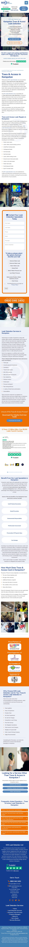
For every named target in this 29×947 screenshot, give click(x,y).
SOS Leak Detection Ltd (13, 80)
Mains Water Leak (14, 265)
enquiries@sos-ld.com (15, 883)
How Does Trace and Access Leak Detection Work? (12, 814)
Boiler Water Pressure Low (15, 270)
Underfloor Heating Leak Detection (15, 788)
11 (20, 472)
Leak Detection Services (15, 910)
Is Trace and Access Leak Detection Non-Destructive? (11, 828)
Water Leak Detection (15, 791)
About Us (15, 916)
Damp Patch (15, 268)
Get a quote (23, 8)
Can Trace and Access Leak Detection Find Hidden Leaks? (14, 832)
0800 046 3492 (14, 10)
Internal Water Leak (15, 261)
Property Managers (15, 914)
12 (21, 472)
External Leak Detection (15, 785)
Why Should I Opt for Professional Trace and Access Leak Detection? (12, 818)
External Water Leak (15, 263)
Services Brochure (15, 920)
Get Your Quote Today (14, 43)
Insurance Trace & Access (15, 912)
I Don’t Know (15, 281)
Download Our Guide (14, 420)
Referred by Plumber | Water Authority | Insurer (14, 277)
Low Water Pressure (15, 273)
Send (6, 288)
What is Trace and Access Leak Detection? (12, 810)
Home (15, 908)
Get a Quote (15, 918)
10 (19, 472)
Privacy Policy (15, 285)
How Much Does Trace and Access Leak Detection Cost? (14, 823)
